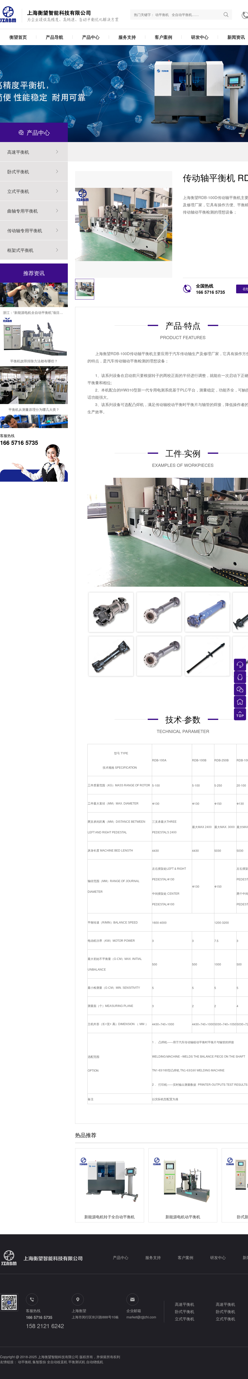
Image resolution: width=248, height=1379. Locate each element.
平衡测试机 (76, 1361)
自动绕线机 (94, 1361)
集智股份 (39, 1361)
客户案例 (163, 37)
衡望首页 (18, 37)
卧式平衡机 (184, 1311)
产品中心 (91, 37)
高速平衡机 (184, 1304)
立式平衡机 (184, 1319)
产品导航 (54, 37)
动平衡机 (24, 1361)
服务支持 (127, 37)
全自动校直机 (57, 1361)
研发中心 (200, 37)
